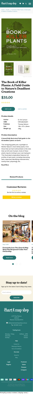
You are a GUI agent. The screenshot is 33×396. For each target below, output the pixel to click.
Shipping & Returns (16, 346)
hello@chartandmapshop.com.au (17, 323)
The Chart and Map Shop (18, 384)
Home (2, 10)
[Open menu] (30, 4)
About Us (16, 355)
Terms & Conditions (16, 349)
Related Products (16, 177)
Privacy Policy (11, 386)
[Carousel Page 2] (17, 264)
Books (8, 10)
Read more (9, 258)
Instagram (24, 370)
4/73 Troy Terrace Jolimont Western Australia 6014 (16, 318)
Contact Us (16, 344)
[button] (5, 103)
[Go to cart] (23, 4)
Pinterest (23, 367)
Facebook (24, 362)
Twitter (24, 364)
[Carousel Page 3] (20, 264)
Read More (5, 165)
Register (8, 364)
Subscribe (16, 297)
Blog (16, 357)
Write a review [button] (16, 197)
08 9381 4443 (18, 325)
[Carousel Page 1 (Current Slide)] (13, 264)
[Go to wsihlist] (20, 4)
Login (8, 362)
